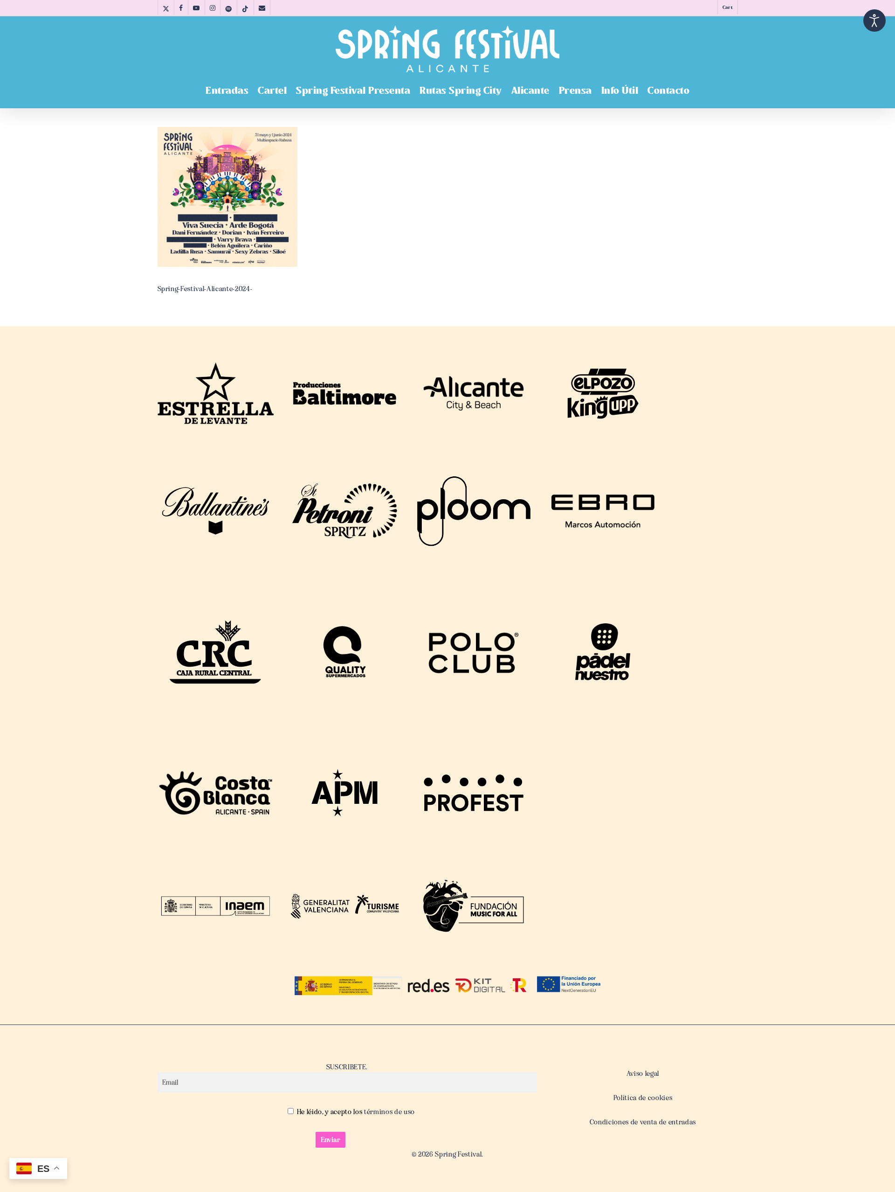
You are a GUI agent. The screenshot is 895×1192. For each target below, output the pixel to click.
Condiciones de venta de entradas (643, 1122)
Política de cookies (643, 1098)
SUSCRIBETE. (347, 1067)
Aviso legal (642, 1073)
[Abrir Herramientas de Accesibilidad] (874, 20)
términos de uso (388, 1112)
